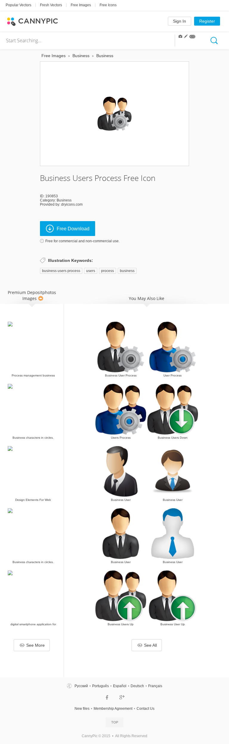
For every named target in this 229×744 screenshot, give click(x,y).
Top (114, 722)
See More (35, 645)
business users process (61, 271)
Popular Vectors (18, 5)
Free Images (81, 5)
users (90, 271)
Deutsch (137, 686)
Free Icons (108, 5)
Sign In (179, 21)
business (127, 271)
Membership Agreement (113, 709)
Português (100, 686)
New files (82, 709)
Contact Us (145, 709)
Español (119, 686)
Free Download (73, 228)
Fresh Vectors (51, 5)
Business (64, 200)
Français (155, 686)
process (107, 271)
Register (207, 21)
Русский (81, 686)
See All (150, 645)
